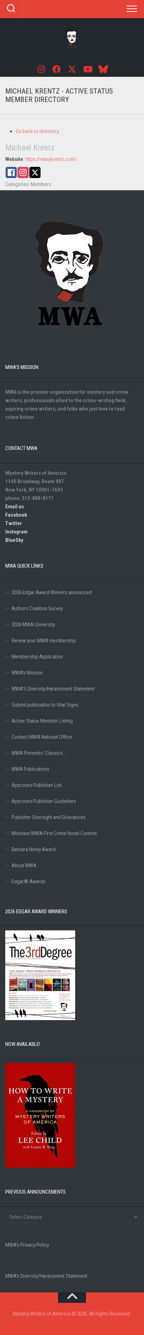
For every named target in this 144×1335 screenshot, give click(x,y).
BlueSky (14, 540)
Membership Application (37, 657)
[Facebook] (56, 68)
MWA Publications (30, 769)
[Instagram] (41, 68)
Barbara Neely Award (34, 849)
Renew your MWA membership (44, 640)
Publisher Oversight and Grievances (49, 817)
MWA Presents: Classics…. (39, 753)
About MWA (24, 865)
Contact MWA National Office (42, 737)
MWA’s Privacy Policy (27, 1245)
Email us (14, 506)
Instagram (16, 532)
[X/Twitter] (72, 68)
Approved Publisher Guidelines (44, 801)
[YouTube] (87, 68)
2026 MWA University (33, 624)
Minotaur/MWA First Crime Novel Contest (54, 833)
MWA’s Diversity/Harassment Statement (46, 1276)
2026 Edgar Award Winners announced (52, 592)
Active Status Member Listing (42, 721)
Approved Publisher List (37, 785)
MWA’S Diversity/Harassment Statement (53, 689)
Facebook (16, 515)
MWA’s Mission (27, 673)
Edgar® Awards (28, 881)
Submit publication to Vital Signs (45, 705)
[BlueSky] (102, 68)
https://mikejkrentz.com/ (51, 159)
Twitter (13, 523)
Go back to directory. (38, 131)
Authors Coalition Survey (37, 608)
